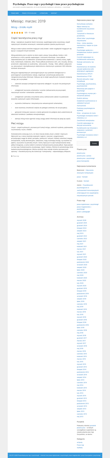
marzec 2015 (81, 359)
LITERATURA (44, 13)
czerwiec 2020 (82, 272)
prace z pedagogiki (83, 212)
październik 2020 (83, 262)
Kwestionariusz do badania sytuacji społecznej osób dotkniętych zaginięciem (86, 69)
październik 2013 (83, 403)
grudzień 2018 (82, 320)
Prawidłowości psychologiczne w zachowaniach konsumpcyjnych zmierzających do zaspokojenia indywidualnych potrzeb (88, 190)
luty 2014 (80, 393)
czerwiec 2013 (82, 414)
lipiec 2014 (80, 380)
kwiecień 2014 (82, 388)
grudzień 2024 (82, 225)
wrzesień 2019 (82, 296)
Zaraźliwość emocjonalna (85, 120)
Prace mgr (16, 156)
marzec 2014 (81, 390)
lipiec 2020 (80, 270)
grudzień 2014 (82, 367)
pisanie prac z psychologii (86, 158)
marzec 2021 (81, 249)
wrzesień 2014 (82, 375)
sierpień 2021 (81, 241)
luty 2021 (80, 252)
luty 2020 (80, 283)
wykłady (80, 447)
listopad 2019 (81, 291)
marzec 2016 (81, 351)
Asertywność (81, 105)
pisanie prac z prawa (84, 156)
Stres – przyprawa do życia (86, 113)
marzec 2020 (81, 280)
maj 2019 (80, 306)
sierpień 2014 (81, 377)
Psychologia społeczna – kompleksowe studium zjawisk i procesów (88, 52)
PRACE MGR (15, 13)
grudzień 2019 (82, 288)
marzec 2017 (81, 341)
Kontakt (85, 177)
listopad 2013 (81, 401)
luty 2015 (80, 361)
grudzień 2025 (82, 223)
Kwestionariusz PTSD (84, 76)
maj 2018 (80, 333)
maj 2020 (80, 275)
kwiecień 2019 (82, 309)
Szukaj (94, 143)
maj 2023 (80, 233)
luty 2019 (80, 314)
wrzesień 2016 (82, 346)
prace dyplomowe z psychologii (87, 204)
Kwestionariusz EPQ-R (84, 74)
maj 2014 (80, 385)
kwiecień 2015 (82, 356)
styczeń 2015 (81, 364)
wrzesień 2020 (82, 265)
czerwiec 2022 (82, 238)
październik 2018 (83, 325)
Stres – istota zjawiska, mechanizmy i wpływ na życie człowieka (87, 45)
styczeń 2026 (81, 220)
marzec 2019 (81, 312)
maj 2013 (80, 416)
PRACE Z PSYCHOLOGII (29, 13)
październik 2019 (83, 293)
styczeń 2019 (81, 317)
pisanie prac (81, 153)
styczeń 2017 (81, 343)
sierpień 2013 (81, 409)
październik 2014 (83, 372)
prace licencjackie (83, 161)
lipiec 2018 (80, 327)
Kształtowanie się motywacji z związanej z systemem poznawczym (87, 130)
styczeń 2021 (81, 254)
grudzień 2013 (82, 398)
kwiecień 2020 (82, 278)
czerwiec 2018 (82, 330)
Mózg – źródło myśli (21, 27)
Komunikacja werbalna (84, 24)
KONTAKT (54, 13)
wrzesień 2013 (82, 406)
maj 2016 (80, 348)
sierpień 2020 (81, 267)
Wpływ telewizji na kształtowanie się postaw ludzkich (85, 29)
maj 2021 (80, 244)
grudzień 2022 (82, 236)
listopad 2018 (81, 322)
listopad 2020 (81, 259)
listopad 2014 (81, 369)
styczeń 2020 (81, 286)
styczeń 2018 (81, 335)
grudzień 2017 (82, 338)
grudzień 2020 (82, 257)
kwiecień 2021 (82, 246)
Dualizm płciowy (82, 98)
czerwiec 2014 (82, 382)
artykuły (79, 442)
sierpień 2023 (81, 231)
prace (79, 177)
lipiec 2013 (80, 411)
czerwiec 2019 (82, 304)
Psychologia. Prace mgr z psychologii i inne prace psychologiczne (48, 4)
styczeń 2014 (81, 395)
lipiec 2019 (80, 301)
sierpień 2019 (81, 299)
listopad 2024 (81, 228)
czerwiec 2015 (82, 354)
